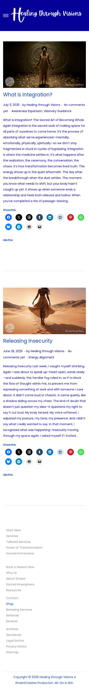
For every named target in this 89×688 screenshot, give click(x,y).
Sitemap (12, 652)
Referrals (12, 615)
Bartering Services (19, 610)
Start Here (13, 530)
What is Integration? (27, 94)
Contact (12, 598)
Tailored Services (18, 542)
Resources (13, 590)
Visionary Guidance (57, 111)
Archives (12, 629)
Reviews (12, 621)
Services (12, 536)
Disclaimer (13, 635)
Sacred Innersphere (20, 584)
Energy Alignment (41, 357)
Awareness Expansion (27, 111)
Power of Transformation (24, 548)
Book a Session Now (20, 567)
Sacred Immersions (20, 553)
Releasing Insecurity (28, 340)
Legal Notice (15, 641)
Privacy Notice (16, 646)
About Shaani (15, 579)
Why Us (11, 573)
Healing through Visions (43, 105)
